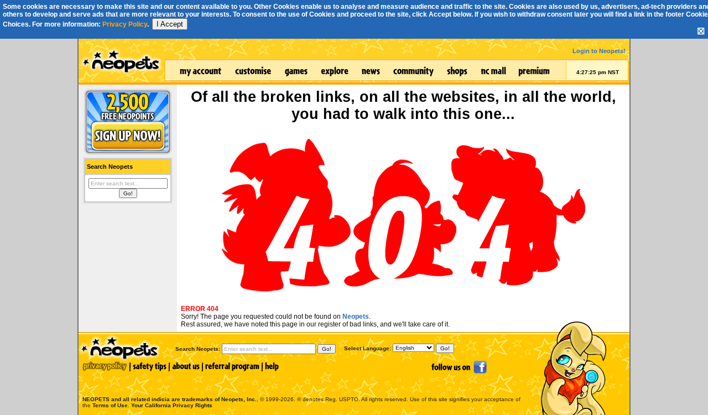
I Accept (170, 24)
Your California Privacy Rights (171, 405)
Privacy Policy (124, 24)
